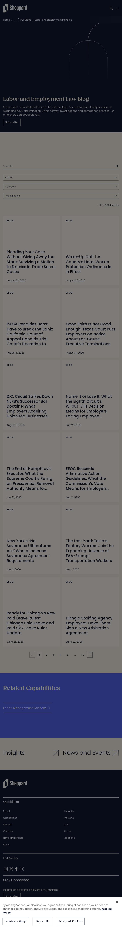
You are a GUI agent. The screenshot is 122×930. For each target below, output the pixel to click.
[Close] (116, 901)
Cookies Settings (16, 921)
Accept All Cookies (70, 921)
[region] (61, 913)
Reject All (42, 921)
